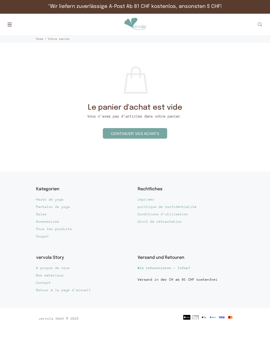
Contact (43, 283)
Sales (41, 214)
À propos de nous (53, 268)
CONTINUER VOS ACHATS (135, 134)
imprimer (146, 199)
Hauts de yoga (50, 199)
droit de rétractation (160, 221)
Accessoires (47, 221)
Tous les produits (54, 229)
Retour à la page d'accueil (63, 290)
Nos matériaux (50, 275)
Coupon (42, 236)
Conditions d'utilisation (163, 214)
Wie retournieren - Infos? (164, 268)
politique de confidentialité (167, 207)
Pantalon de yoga (53, 207)
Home (40, 39)
